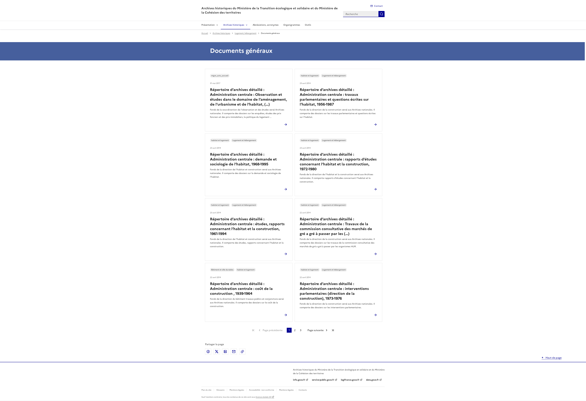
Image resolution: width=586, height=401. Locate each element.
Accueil (204, 33)
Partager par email (234, 352)
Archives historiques (233, 25)
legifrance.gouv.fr (350, 379)
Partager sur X (217, 352)
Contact (378, 6)
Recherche (381, 14)
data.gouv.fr (372, 379)
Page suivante (315, 330)
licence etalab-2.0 (263, 397)
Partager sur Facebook (208, 352)
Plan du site (206, 390)
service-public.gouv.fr (323, 379)
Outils (308, 25)
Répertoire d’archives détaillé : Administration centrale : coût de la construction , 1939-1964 (241, 288)
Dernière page (332, 330)
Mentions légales (237, 390)
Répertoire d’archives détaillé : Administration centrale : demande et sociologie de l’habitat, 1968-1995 (243, 159)
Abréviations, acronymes (266, 25)
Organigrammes (291, 25)
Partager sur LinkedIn (225, 352)
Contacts (303, 390)
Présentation (208, 25)
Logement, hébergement (245, 33)
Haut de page (553, 357)
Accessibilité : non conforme (261, 390)
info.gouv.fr (299, 379)
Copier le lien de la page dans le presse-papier (242, 352)
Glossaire (220, 390)
